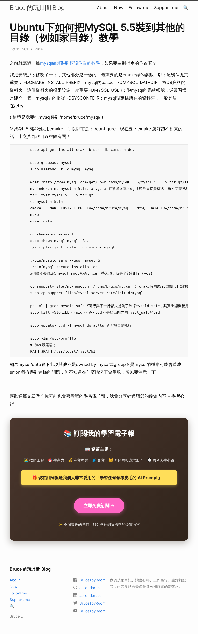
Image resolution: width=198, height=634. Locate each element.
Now (119, 7)
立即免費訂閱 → (99, 505)
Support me (166, 7)
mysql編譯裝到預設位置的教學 (70, 63)
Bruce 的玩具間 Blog (37, 7)
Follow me (138, 7)
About (103, 7)
